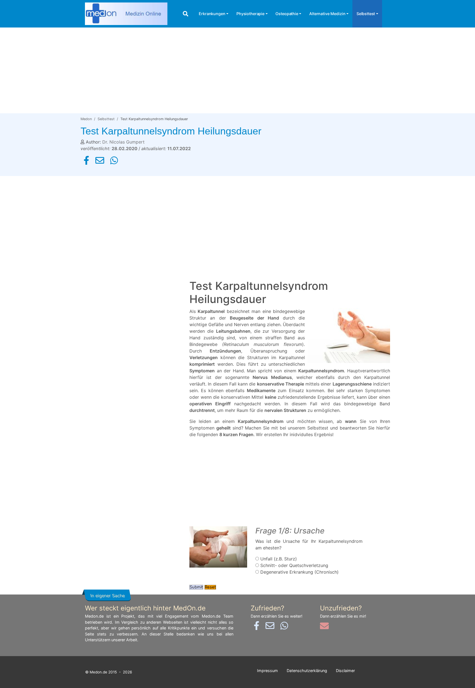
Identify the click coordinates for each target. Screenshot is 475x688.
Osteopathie (286, 13)
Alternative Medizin (327, 13)
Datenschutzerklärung (307, 670)
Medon (86, 119)
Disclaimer (345, 670)
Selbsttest (366, 13)
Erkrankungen (212, 13)
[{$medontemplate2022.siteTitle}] (126, 14)
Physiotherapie (250, 13)
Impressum (267, 670)
